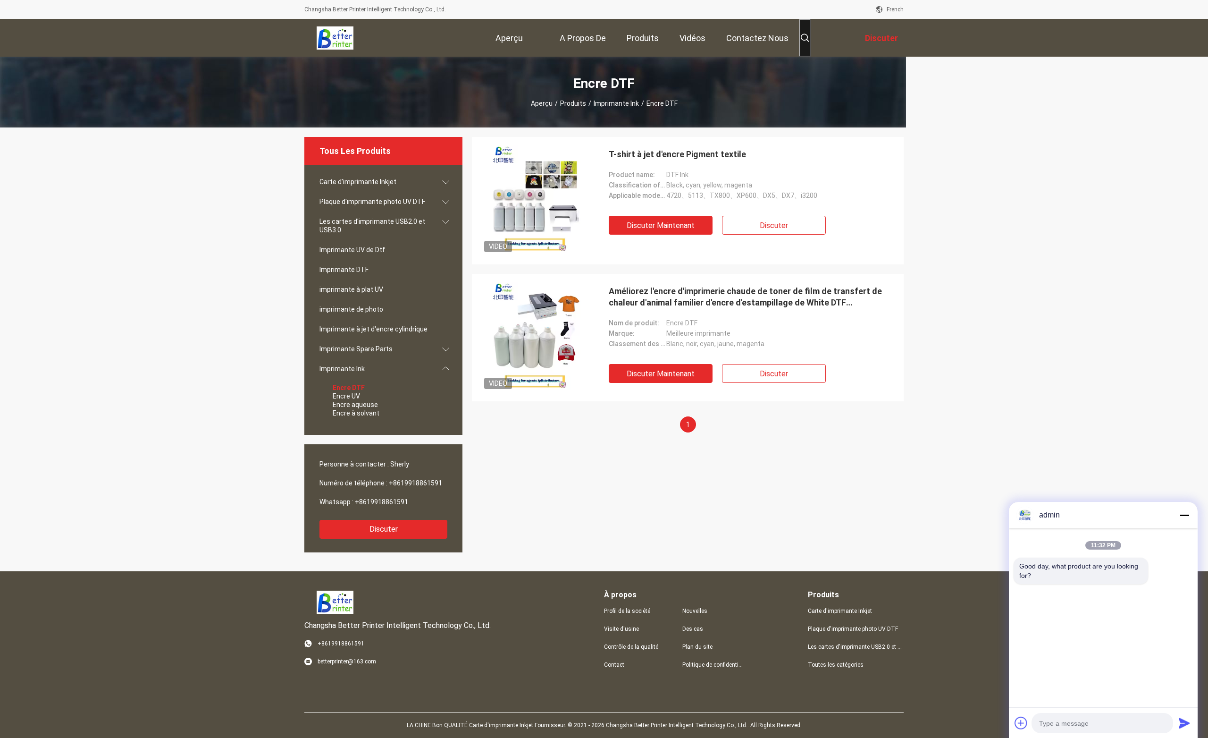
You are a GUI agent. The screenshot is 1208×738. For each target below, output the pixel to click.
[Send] (1184, 723)
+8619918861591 (415, 483)
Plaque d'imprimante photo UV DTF (372, 201)
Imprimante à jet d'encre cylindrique (373, 329)
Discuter (383, 529)
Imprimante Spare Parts (356, 349)
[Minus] (1184, 515)
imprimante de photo (351, 309)
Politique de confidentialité (714, 665)
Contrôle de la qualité (631, 647)
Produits (573, 103)
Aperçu (542, 103)
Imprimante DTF (344, 269)
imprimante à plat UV (351, 289)
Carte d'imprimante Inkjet (357, 182)
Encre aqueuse (355, 404)
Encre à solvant (356, 413)
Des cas (692, 629)
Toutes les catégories (836, 665)
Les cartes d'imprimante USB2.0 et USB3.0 (372, 226)
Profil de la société (627, 611)
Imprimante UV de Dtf (352, 250)
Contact (614, 665)
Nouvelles (694, 611)
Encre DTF (349, 387)
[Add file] (1021, 723)
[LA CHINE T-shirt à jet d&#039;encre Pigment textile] (535, 200)
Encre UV (346, 396)
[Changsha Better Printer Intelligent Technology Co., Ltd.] (335, 38)
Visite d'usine (621, 629)
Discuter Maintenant (661, 225)
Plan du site (697, 647)
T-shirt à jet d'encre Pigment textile (677, 154)
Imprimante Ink (616, 103)
